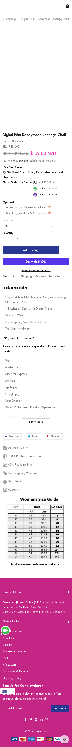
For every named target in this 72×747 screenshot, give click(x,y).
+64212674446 (34, 612)
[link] (25, 719)
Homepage (10, 19)
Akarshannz (18, 141)
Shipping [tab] (26, 276)
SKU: (5, 146)
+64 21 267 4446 (48, 182)
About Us (8, 638)
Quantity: (8, 233)
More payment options (36, 270)
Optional (8, 202)
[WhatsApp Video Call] (5, 630)
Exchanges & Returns (15, 671)
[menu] (5, 7)
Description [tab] (10, 276)
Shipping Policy (12, 678)
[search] (57, 7)
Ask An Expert (36, 124)
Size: (8, 220)
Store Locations (12, 631)
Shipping (24, 160)
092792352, (16, 612)
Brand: (6, 141)
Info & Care (10, 664)
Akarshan (41, 731)
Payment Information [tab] (48, 276)
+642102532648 (55, 612)
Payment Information (15, 651)
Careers (7, 644)
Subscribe (60, 708)
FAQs (6, 658)
